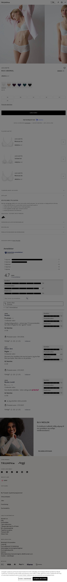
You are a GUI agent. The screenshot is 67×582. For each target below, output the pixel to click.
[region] (33, 575)
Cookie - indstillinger (24, 578)
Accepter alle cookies (40, 578)
